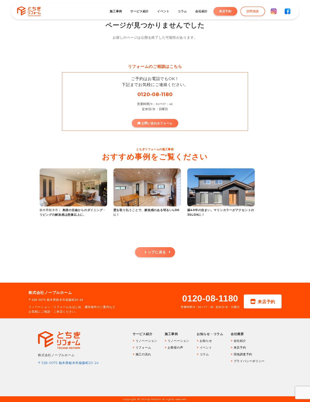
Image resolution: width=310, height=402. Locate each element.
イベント (163, 11)
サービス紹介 (139, 11)
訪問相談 (253, 11)
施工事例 (116, 11)
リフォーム (143, 347)
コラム (182, 11)
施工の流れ (143, 354)
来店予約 (225, 11)
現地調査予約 (243, 354)
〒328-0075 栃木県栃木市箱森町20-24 (68, 363)
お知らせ (206, 341)
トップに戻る (155, 252)
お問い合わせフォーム (157, 123)
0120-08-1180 (155, 94)
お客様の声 (175, 347)
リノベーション (146, 341)
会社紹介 (201, 11)
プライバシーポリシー (249, 361)
